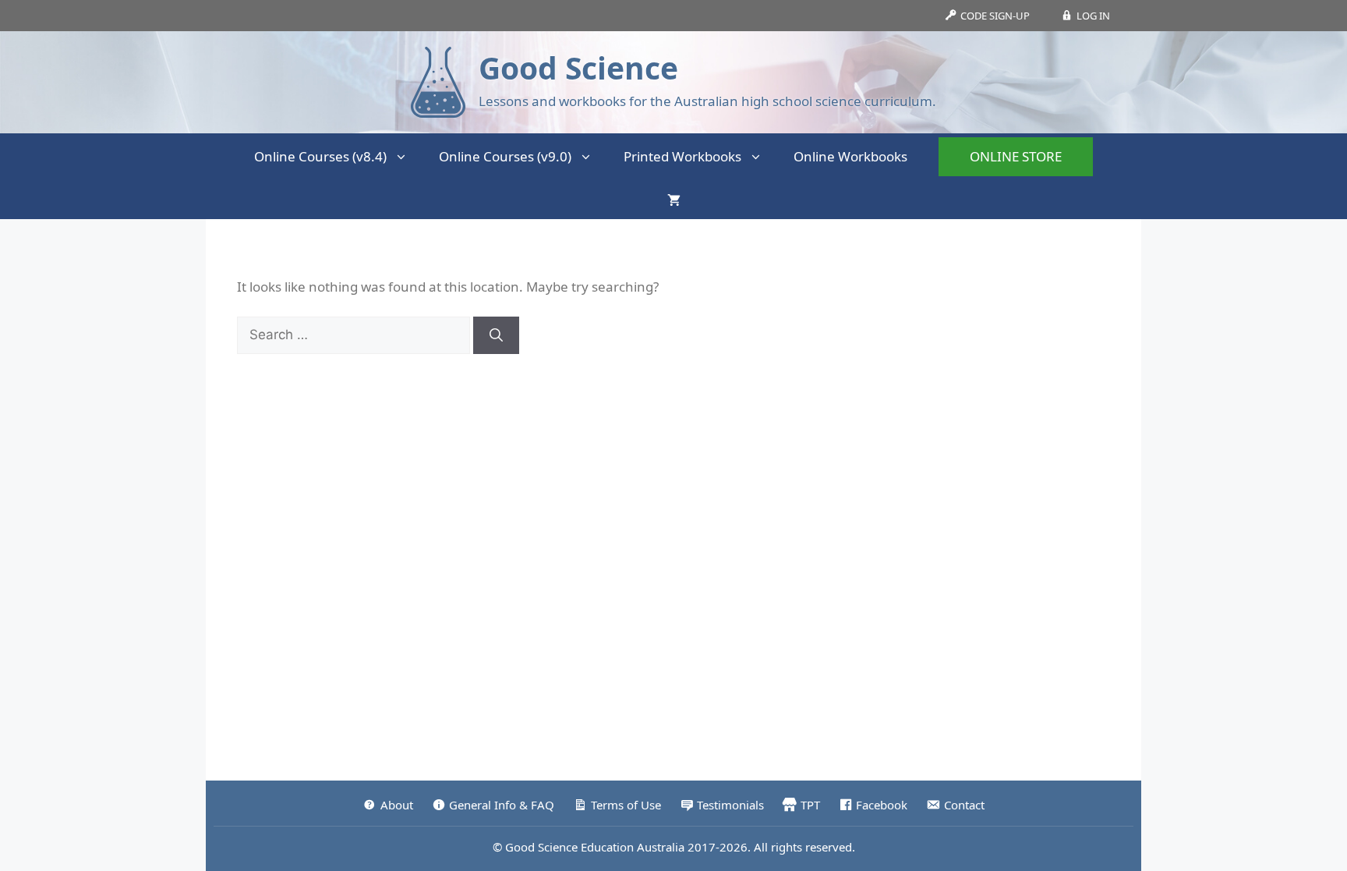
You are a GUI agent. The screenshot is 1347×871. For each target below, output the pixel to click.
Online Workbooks (850, 156)
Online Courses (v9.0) (505, 156)
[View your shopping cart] (674, 199)
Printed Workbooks (682, 156)
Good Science (578, 67)
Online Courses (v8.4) (320, 156)
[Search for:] (355, 334)
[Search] (496, 335)
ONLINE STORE (1016, 156)
